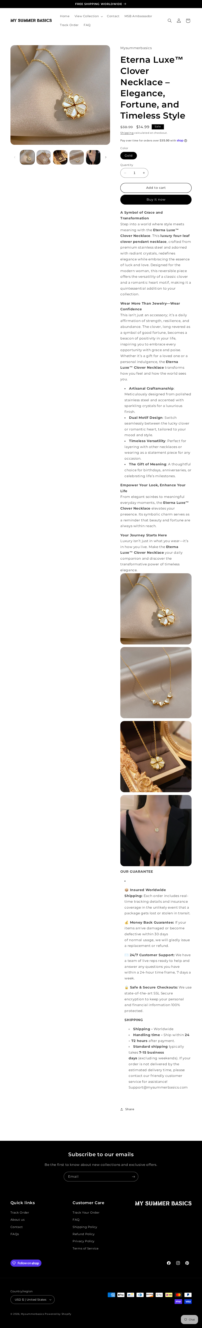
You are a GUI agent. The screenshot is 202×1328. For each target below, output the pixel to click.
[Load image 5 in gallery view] (93, 157)
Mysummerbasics (32, 1314)
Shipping (127, 132)
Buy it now (156, 199)
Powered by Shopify (58, 1314)
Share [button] (129, 1109)
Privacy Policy (83, 1241)
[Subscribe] (133, 1176)
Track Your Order (86, 1212)
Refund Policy (83, 1234)
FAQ (76, 1219)
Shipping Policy (85, 1227)
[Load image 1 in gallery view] (27, 157)
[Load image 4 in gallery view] (76, 157)
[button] (88, 16)
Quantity (126, 164)
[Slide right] (105, 157)
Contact (16, 1227)
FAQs (14, 1234)
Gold (128, 155)
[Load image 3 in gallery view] (60, 157)
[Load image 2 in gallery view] (43, 157)
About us (17, 1219)
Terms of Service (85, 1248)
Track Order (19, 1212)
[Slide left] (14, 157)
